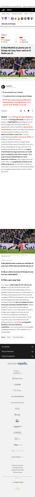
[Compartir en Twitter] (24, 111)
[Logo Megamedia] (18, 482)
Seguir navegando (8, 356)
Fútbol (9, 10)
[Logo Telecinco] (17, 378)
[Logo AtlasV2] (18, 445)
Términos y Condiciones (17, 465)
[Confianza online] (17, 490)
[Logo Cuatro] (17, 384)
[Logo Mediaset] (17, 365)
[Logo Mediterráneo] (17, 457)
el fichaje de (21, 117)
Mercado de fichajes (17, 13)
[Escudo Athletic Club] (2, 18)
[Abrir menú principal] (32, 10)
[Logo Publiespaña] (17, 451)
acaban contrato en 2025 (21, 137)
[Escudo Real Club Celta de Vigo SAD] (9, 18)
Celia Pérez (9, 86)
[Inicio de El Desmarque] (3, 10)
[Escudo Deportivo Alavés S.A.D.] (12, 18)
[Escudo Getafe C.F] (25, 18)
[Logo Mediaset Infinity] (17, 372)
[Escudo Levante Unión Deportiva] (28, 18)
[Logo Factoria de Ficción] (17, 402)
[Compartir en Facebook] (32, 111)
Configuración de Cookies (17, 470)
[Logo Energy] (17, 415)
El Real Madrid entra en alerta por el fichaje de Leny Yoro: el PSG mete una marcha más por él (17, 264)
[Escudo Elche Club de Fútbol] (15, 18)
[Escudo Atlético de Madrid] (5, 18)
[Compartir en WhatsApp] (20, 111)
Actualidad (6, 347)
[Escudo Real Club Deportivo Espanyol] (18, 18)
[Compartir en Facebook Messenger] (28, 111)
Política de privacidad (17, 467)
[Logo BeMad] (17, 421)
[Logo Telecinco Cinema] (17, 432)
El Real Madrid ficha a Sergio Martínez (12, 6)
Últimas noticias (6, 13)
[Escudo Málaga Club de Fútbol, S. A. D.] (31, 18)
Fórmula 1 (32, 13)
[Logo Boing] (17, 408)
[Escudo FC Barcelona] (22, 18)
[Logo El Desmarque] (17, 396)
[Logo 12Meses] (17, 439)
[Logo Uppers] (17, 427)
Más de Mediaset (8, 351)
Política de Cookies (17, 472)
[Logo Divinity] (17, 390)
